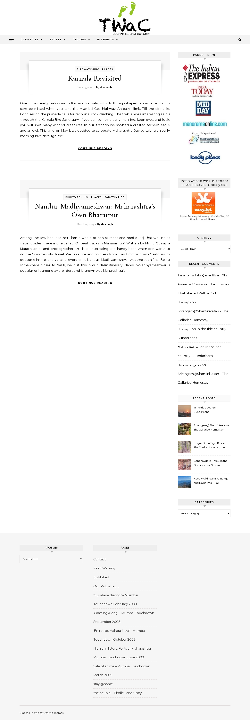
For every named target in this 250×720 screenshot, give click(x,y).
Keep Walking (104, 568)
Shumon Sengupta (189, 365)
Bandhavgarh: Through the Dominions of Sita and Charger (210, 463)
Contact (99, 559)
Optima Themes (53, 712)
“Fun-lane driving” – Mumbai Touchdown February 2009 (115, 599)
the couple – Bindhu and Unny (117, 693)
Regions (79, 39)
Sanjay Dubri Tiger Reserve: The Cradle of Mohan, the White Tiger (211, 445)
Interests (105, 39)
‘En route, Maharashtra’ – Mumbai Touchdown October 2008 (119, 635)
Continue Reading (95, 148)
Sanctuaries (114, 197)
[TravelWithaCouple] (125, 19)
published (101, 577)
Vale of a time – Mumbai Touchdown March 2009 (121, 670)
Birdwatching (88, 69)
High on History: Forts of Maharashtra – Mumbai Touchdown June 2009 (123, 653)
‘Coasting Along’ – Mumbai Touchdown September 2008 (123, 617)
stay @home (103, 684)
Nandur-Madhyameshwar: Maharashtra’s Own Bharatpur (95, 210)
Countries (29, 39)
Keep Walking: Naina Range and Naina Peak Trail (211, 480)
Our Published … (106, 586)
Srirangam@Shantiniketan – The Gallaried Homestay (211, 427)
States (55, 39)
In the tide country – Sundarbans (206, 409)
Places (107, 69)
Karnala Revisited (95, 78)
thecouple (106, 87)
